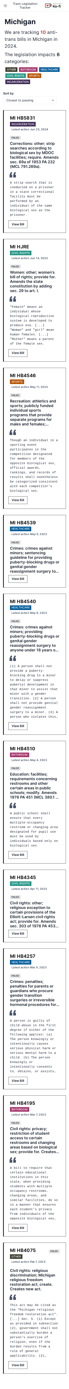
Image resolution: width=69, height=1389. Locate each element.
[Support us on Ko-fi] (53, 6)
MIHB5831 (22, 118)
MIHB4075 (23, 1250)
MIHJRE (19, 247)
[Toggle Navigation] (5, 6)
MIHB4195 (22, 1103)
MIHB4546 (23, 375)
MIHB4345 (23, 877)
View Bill (18, 224)
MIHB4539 (23, 522)
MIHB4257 (22, 956)
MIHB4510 (22, 748)
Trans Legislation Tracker (25, 5)
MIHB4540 (23, 601)
